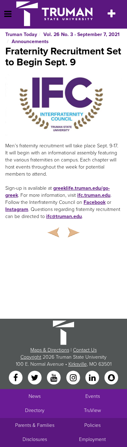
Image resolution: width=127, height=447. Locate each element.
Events (92, 396)
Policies (92, 425)
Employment (92, 439)
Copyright (30, 357)
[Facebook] (16, 378)
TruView (92, 410)
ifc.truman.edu (93, 195)
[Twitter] (35, 378)
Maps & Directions (49, 350)
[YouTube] (54, 378)
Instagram (16, 209)
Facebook (94, 202)
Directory (34, 410)
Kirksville (77, 364)
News (35, 396)
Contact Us (85, 350)
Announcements (30, 42)
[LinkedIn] (92, 378)
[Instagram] (73, 378)
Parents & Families (34, 425)
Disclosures (35, 439)
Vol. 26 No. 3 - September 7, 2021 (81, 34)
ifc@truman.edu (64, 216)
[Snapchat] (111, 378)
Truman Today (21, 34)
